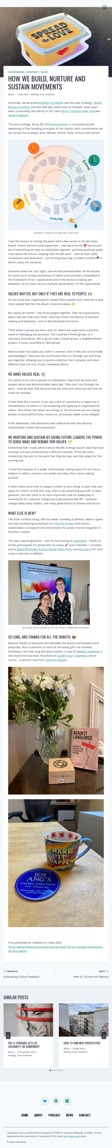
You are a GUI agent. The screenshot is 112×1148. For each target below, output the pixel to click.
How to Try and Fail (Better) (91, 974)
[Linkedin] (56, 1101)
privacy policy (74, 1136)
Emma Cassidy (48, 549)
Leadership (32, 72)
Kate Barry (85, 549)
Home (24, 1115)
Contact (85, 1115)
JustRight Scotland (50, 103)
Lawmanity (80, 540)
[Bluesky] (45, 1101)
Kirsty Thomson (71, 111)
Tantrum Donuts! (56, 660)
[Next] (104, 1035)
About (38, 1115)
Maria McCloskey (27, 549)
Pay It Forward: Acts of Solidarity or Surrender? (24, 1045)
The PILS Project (64, 523)
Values (44, 72)
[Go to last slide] (8, 1035)
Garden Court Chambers (72, 655)
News (69, 1115)
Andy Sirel (88, 111)
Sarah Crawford (18, 115)
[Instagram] (67, 1101)
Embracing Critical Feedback (21, 974)
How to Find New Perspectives (82, 1043)
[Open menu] (104, 7)
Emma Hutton (59, 124)
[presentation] (28, 1020)
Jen (12, 94)
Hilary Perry (64, 549)
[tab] (50, 1070)
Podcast (54, 1115)
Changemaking (16, 72)
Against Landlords (88, 651)
